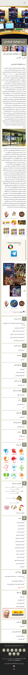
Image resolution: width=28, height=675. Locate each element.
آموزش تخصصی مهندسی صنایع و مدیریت (15, 584)
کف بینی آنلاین (21, 385)
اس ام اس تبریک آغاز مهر (19, 340)
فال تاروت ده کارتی (20, 554)
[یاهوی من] (24, 650)
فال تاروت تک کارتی (20, 535)
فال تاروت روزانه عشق (19, 560)
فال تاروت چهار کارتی (19, 541)
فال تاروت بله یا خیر (20, 563)
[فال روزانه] (8, 269)
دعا (23, 407)
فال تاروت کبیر (21, 525)
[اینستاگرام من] (12, 650)
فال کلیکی (22, 417)
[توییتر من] (3, 650)
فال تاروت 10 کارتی (6, 236)
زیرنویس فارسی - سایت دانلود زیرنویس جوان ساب (15, 577)
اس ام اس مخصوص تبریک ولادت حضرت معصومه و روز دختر (14, 324)
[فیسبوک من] (16, 650)
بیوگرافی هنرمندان (20, 636)
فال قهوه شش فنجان (19, 375)
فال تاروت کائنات (20, 532)
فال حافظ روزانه (6, 225)
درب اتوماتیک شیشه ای (10, 74)
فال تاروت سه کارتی (20, 538)
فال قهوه (22, 369)
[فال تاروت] (20, 269)
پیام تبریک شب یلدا (20, 606)
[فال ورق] (15, 291)
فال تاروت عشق (20, 557)
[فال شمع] (8, 280)
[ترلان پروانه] (14, 49)
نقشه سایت (6, 663)
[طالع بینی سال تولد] (14, 498)
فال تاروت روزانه (20, 522)
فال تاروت (22, 567)
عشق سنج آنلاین (20, 426)
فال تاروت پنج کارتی (20, 544)
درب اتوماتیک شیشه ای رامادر (14, 43)
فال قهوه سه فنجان (20, 372)
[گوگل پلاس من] (18, 654)
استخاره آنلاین (21, 350)
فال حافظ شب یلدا (20, 603)
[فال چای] (23, 291)
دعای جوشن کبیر (20, 404)
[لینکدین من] (10, 654)
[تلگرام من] (20, 650)
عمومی (17, 312)
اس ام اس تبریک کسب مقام (18, 331)
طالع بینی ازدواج (20, 395)
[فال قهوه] (20, 280)
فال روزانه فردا (21, 639)
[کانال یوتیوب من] (14, 654)
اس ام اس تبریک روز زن (19, 328)
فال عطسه (22, 626)
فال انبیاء (22, 360)
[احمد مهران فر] (22, 49)
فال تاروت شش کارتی (19, 548)
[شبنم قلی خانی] (6, 49)
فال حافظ (22, 597)
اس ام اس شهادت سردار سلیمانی (17, 334)
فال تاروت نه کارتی (20, 551)
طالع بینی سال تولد (20, 513)
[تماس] (7, 650)
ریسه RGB (21, 436)
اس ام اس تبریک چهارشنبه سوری (17, 337)
